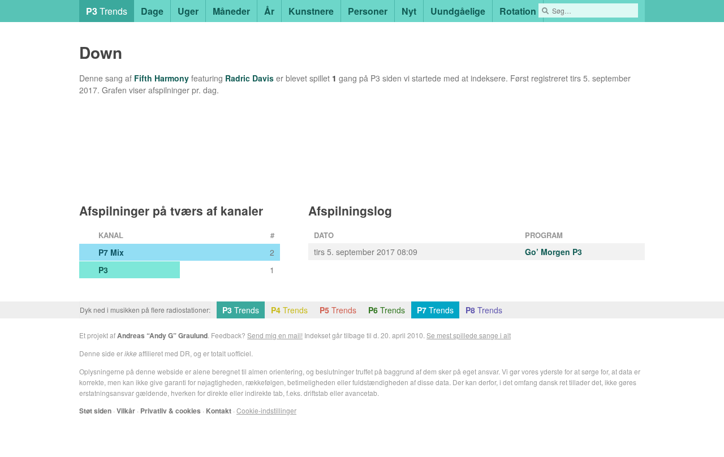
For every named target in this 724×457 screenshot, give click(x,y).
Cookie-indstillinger (266, 410)
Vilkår (126, 411)
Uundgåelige (457, 11)
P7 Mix (111, 252)
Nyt (409, 11)
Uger (188, 11)
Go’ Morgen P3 (553, 251)
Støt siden (95, 411)
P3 (103, 269)
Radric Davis (249, 78)
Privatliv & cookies (170, 411)
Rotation (517, 11)
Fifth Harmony (161, 78)
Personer (367, 11)
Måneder (231, 11)
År (269, 11)
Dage (152, 11)
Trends (106, 11)
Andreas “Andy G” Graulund (162, 335)
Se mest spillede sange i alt (468, 335)
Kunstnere (311, 11)
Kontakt (218, 411)
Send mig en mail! (275, 335)
